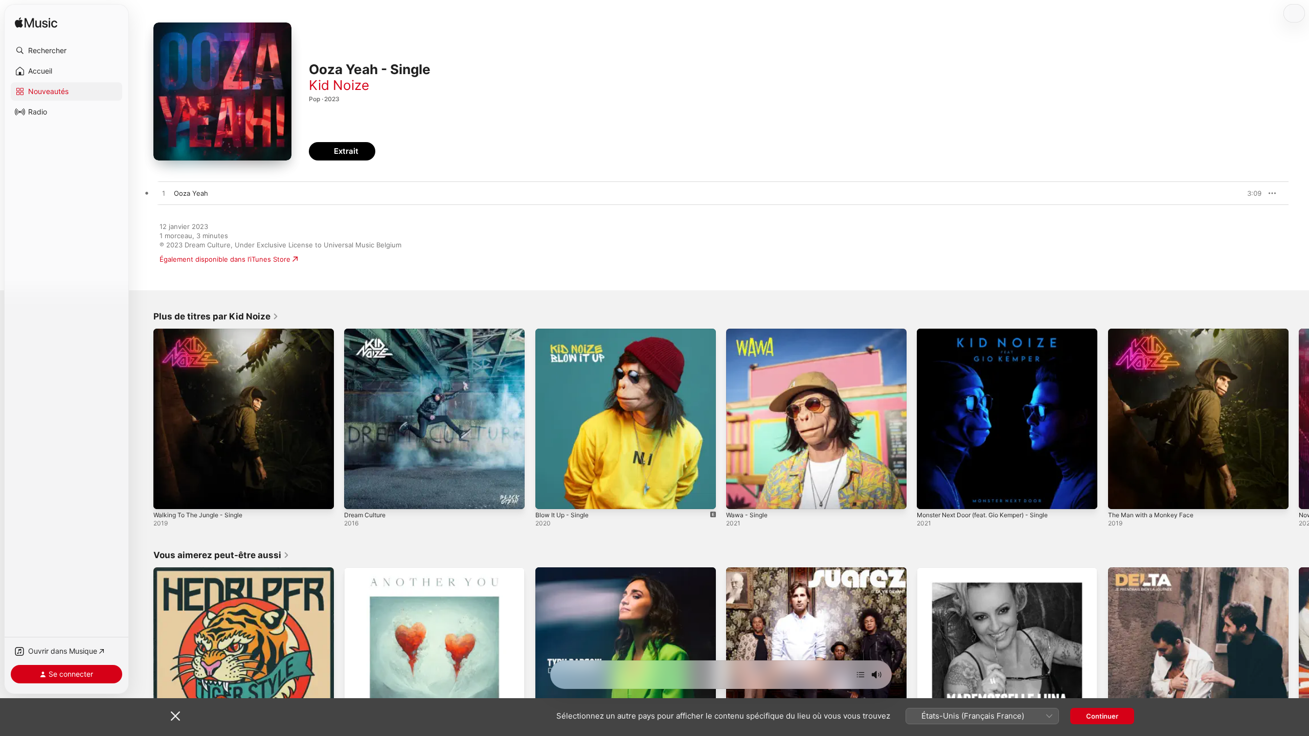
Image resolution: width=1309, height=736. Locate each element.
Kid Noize (339, 85)
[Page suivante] (1299, 419)
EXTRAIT (1250, 193)
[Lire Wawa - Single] (739, 496)
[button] (66, 50)
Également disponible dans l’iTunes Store (225, 259)
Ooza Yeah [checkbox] (191, 193)
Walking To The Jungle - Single (202, 333)
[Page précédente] (143, 419)
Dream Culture (367, 333)
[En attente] (860, 675)
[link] (216, 316)
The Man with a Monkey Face (1155, 333)
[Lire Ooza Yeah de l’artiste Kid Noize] (163, 193)
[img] (36, 23)
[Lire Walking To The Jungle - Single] (166, 496)
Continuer (1102, 716)
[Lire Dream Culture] (357, 496)
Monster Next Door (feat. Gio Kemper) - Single (991, 333)
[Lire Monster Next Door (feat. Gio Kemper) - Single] (929, 496)
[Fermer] (175, 716)
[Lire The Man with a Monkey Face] (1121, 496)
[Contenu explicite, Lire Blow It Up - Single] (548, 496)
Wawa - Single (748, 333)
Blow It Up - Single (565, 333)
